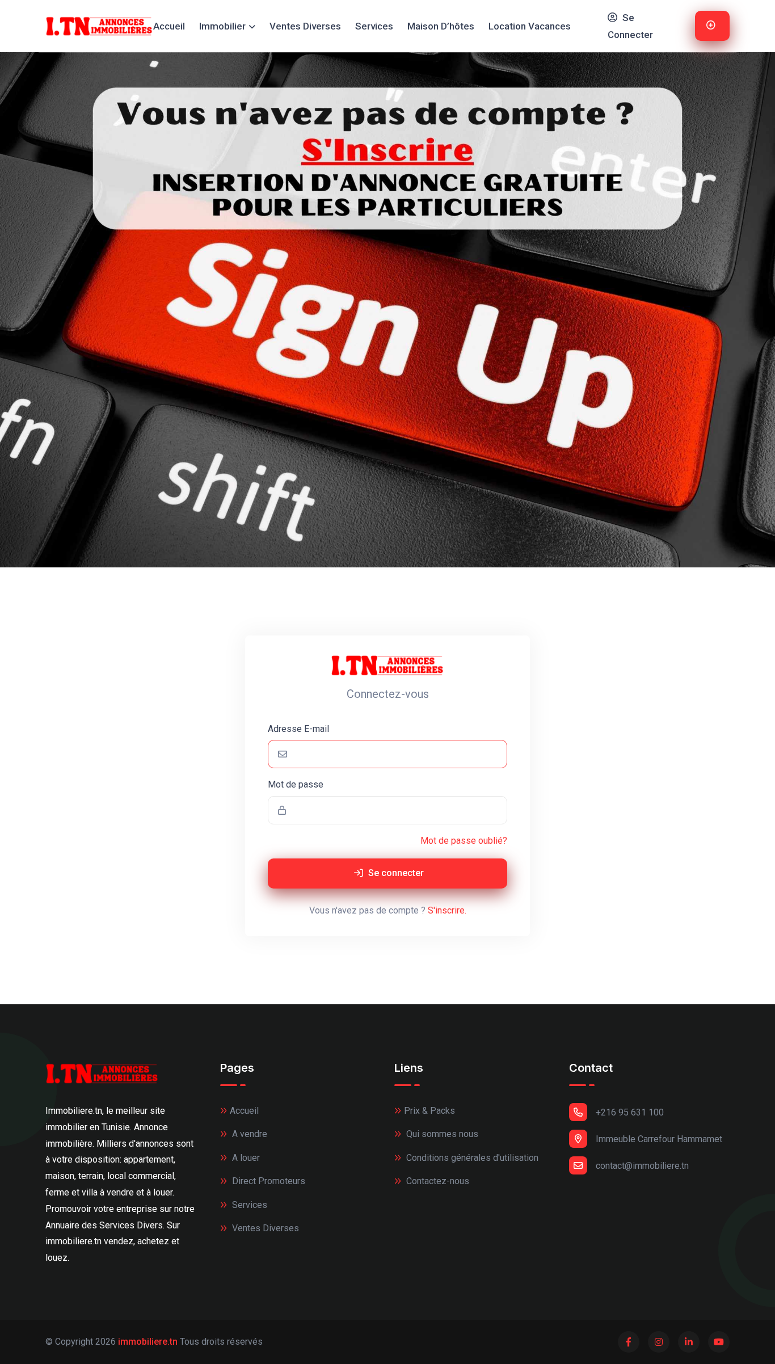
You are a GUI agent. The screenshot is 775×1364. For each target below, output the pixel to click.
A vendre (248, 1134)
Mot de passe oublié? (463, 840)
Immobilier (222, 26)
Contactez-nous (436, 1181)
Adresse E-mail (298, 728)
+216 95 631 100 (630, 1112)
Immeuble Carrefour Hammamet (659, 1139)
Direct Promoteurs (267, 1181)
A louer (245, 1157)
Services (374, 26)
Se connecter (395, 873)
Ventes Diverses (305, 26)
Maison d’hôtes (440, 26)
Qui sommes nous (441, 1134)
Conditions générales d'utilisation (471, 1157)
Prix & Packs (429, 1110)
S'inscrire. (447, 910)
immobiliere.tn (148, 1341)
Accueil (169, 26)
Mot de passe (295, 784)
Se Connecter (630, 26)
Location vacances (529, 26)
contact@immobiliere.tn (642, 1165)
